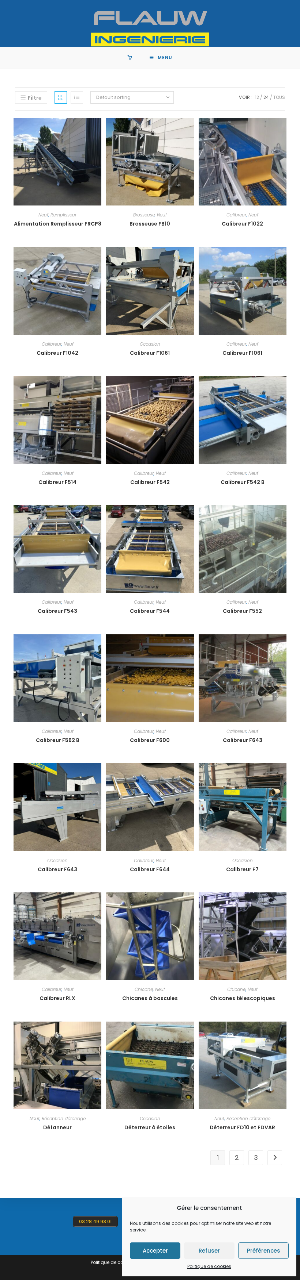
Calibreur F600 (150, 740)
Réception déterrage (64, 1118)
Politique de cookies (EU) (118, 1262)
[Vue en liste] (77, 97)
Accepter (155, 1250)
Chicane (144, 989)
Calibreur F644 (150, 869)
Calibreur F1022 (242, 223)
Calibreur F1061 (150, 353)
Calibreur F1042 (57, 353)
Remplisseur (63, 215)
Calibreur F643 (242, 740)
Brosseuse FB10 (150, 223)
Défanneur (57, 1127)
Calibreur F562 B (57, 740)
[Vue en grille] (61, 97)
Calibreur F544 (150, 611)
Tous (279, 97)
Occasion (150, 344)
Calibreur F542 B (243, 482)
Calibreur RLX (57, 998)
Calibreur (236, 215)
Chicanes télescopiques (242, 998)
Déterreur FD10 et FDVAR (242, 1127)
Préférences (263, 1250)
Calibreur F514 (57, 482)
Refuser (209, 1250)
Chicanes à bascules (150, 998)
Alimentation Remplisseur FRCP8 (57, 223)
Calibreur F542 (150, 482)
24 (266, 97)
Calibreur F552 (242, 611)
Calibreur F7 (242, 869)
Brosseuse (144, 215)
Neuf (43, 215)
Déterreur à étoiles (149, 1127)
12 (257, 97)
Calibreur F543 (57, 611)
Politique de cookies (209, 1266)
